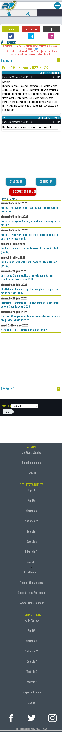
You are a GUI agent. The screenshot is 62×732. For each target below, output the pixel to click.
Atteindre (6, 406)
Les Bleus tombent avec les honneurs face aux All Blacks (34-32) (30, 248)
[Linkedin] (51, 36)
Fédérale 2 (31, 541)
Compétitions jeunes (31, 582)
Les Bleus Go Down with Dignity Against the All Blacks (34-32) (29, 261)
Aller (8, 411)
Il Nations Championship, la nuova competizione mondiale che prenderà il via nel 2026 (30, 316)
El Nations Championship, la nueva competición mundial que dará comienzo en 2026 (30, 302)
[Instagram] (31, 36)
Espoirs (31, 702)
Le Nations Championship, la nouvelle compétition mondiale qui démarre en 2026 (27, 275)
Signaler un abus (31, 462)
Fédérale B (31, 551)
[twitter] (31, 717)
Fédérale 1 (31, 531)
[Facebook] (51, 29)
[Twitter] (11, 36)
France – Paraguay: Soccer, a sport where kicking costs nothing (30, 220)
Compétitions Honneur (31, 603)
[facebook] (11, 717)
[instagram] (52, 717)
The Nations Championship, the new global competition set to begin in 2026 (29, 288)
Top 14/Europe (31, 620)
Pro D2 (31, 500)
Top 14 (31, 490)
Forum (11, 29)
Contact (31, 473)
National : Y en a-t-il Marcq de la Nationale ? (24, 327)
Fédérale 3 (7, 60)
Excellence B (31, 572)
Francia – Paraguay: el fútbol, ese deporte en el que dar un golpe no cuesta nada (30, 234)
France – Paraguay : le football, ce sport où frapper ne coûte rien (29, 207)
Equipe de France (31, 692)
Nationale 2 (31, 521)
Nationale (31, 510)
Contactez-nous (31, 29)
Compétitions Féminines (31, 592)
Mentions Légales (31, 452)
